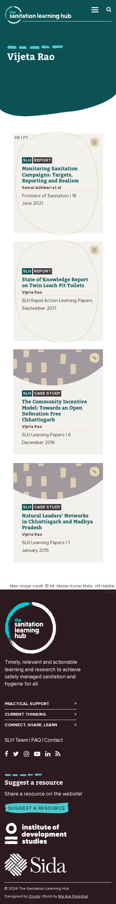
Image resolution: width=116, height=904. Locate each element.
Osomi (34, 896)
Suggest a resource (36, 808)
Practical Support (27, 704)
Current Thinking (25, 714)
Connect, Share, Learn (31, 725)
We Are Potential (73, 896)
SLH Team (16, 740)
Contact (53, 740)
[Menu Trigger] (104, 8)
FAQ (36, 740)
